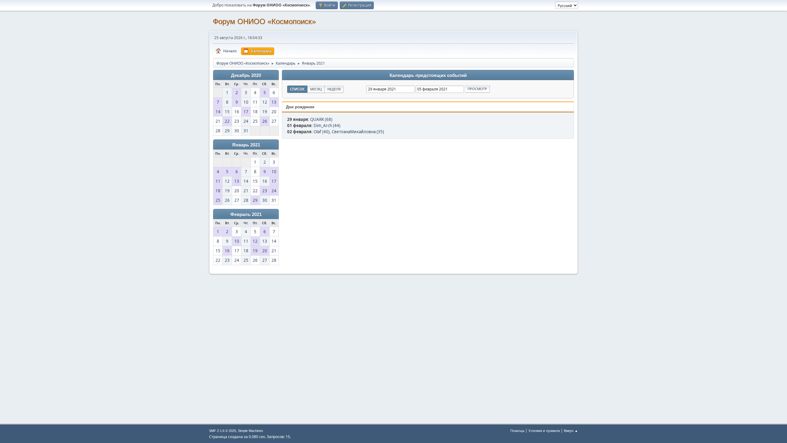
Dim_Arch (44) (327, 125)
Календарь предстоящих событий (428, 75)
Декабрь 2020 (246, 75)
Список (297, 89)
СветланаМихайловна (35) (358, 131)
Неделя (334, 89)
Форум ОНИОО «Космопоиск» (264, 21)
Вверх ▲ (571, 430)
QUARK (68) (321, 119)
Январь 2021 (246, 144)
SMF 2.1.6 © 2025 (222, 431)
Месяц (316, 89)
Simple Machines (250, 431)
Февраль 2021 (246, 214)
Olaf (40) (322, 131)
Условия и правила (544, 430)
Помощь (517, 430)
